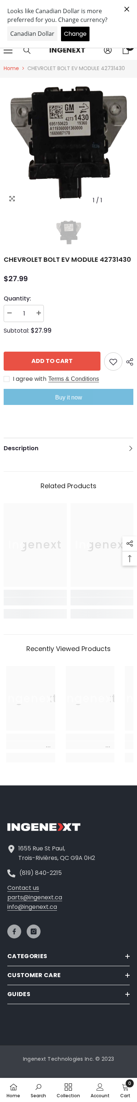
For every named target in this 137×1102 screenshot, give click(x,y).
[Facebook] (14, 931)
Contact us (23, 888)
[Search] (27, 50)
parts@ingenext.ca (34, 897)
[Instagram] (34, 931)
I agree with (29, 379)
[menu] (8, 50)
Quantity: (17, 298)
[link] (35, 601)
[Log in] (108, 50)
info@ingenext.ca (32, 907)
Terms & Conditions (73, 379)
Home (11, 68)
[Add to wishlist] (113, 361)
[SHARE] (127, 362)
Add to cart (52, 361)
